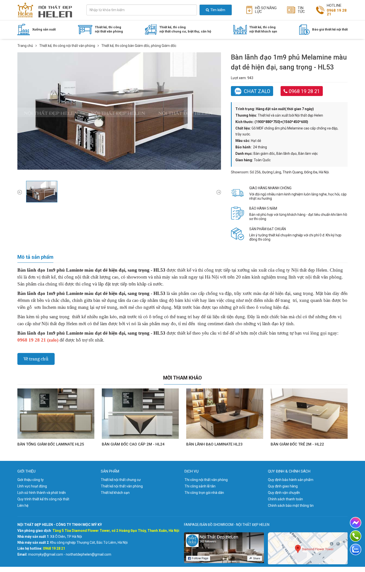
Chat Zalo (257, 91)
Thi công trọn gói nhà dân (204, 493)
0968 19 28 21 (304, 91)
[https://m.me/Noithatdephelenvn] (355, 522)
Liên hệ (22, 506)
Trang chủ (25, 46)
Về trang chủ (36, 359)
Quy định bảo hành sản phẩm (290, 480)
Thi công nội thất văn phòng (206, 480)
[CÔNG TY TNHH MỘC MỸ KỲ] (45, 10)
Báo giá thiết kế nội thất (330, 29)
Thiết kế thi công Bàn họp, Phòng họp (115, 51)
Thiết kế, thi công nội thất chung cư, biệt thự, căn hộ (185, 29)
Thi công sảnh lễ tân (200, 486)
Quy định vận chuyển (284, 493)
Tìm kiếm (217, 10)
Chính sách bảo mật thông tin (291, 506)
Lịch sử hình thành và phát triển (41, 493)
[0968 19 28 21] (355, 536)
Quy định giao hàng (283, 486)
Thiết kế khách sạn (115, 493)
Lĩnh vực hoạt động (32, 486)
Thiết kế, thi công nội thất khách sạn (263, 29)
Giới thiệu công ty (30, 480)
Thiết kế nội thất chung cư (121, 480)
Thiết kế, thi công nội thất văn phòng (109, 29)
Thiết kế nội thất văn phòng (122, 486)
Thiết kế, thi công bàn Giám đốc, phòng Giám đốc (126, 43)
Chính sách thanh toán (285, 499)
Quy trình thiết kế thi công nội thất (43, 499)
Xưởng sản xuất (44, 29)
